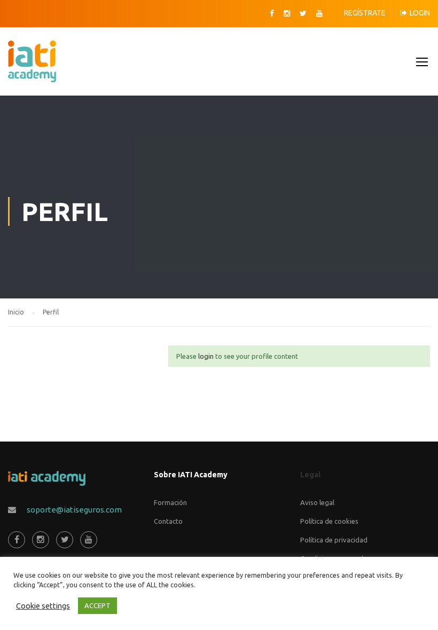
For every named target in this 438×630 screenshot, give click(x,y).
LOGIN (420, 13)
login (206, 356)
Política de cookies (329, 521)
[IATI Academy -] (30, 67)
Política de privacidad (333, 540)
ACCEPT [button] (97, 605)
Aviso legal (317, 502)
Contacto (168, 521)
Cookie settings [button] (43, 605)
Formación (170, 502)
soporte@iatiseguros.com (74, 509)
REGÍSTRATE (365, 13)
